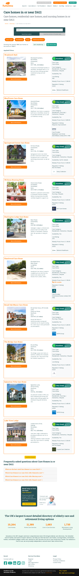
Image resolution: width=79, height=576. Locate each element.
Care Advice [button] (32, 6)
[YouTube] (10, 563)
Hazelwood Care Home (13, 259)
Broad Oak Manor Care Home (16, 305)
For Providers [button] (41, 6)
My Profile (31, 564)
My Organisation (33, 562)
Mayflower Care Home (13, 98)
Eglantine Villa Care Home (15, 382)
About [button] (49, 6)
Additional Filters (38, 39)
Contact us (68, 6)
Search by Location (27, 34)
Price (27, 39)
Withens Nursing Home (14, 180)
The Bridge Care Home (13, 342)
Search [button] (24, 6)
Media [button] (55, 6)
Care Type (9, 39)
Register (30, 559)
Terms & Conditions (59, 561)
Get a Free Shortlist (29, 504)
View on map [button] (52, 44)
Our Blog (61, 6)
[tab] (27, 34)
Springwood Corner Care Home (17, 143)
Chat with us (73, 2)
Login (74, 6)
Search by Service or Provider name (52, 34)
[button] (39, 44)
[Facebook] (5, 563)
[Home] (7, 4)
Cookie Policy (49, 572)
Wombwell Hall (10, 55)
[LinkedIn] (14, 563)
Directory (31, 566)
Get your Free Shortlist (60, 2)
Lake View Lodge (11, 421)
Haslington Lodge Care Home (16, 217)
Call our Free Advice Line (44, 2)
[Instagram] (23, 563)
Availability (19, 39)
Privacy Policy (57, 559)
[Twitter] (19, 563)
